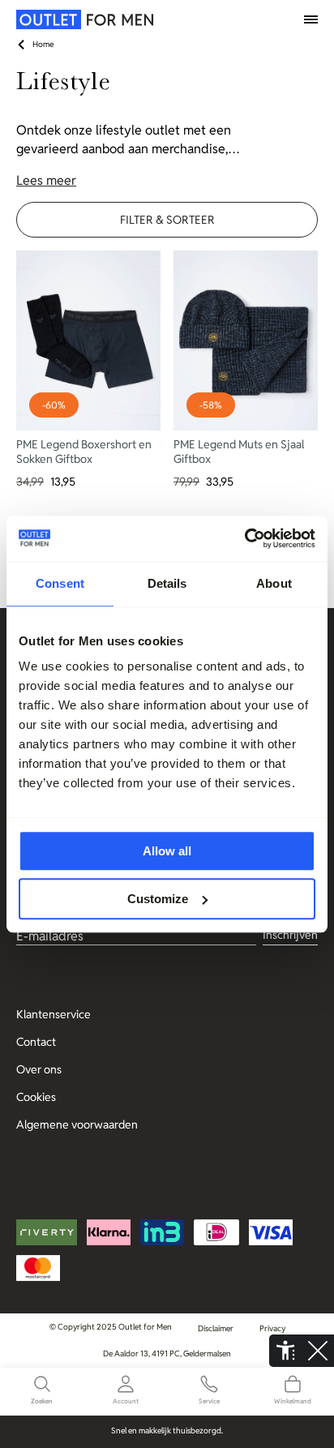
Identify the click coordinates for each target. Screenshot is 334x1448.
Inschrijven (290, 934)
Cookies (36, 1097)
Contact (36, 1042)
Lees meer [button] (46, 180)
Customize (157, 899)
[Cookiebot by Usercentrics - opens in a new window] (244, 538)
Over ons (39, 1069)
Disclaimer (215, 1328)
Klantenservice (53, 1014)
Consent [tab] (60, 583)
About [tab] (274, 583)
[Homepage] (52, 19)
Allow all (167, 851)
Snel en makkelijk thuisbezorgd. (167, 1430)
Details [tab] (167, 583)
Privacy (272, 1328)
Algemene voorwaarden (77, 1124)
